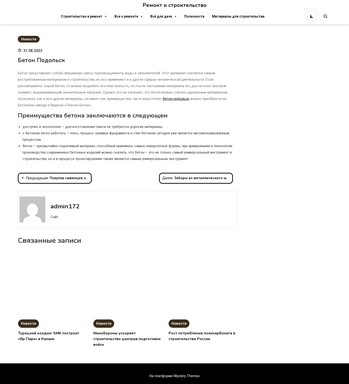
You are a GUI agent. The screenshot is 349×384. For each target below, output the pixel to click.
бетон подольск (176, 99)
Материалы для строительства (238, 16)
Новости (28, 39)
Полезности (194, 16)
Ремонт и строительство (175, 5)
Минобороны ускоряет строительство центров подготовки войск (126, 339)
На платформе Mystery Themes (174, 376)
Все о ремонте (126, 16)
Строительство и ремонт (81, 16)
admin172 (65, 206)
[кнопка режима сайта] (311, 16)
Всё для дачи (161, 16)
